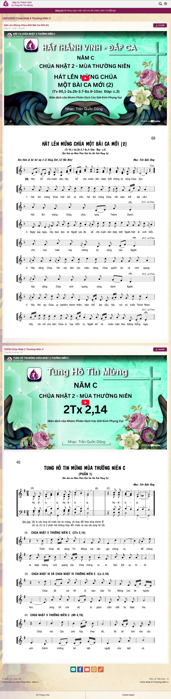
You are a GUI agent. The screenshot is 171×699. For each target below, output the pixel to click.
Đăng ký (59, 10)
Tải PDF (161, 25)
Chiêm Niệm (128, 695)
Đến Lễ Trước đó (20, 680)
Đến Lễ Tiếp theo (154, 680)
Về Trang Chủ (42, 695)
